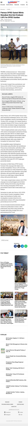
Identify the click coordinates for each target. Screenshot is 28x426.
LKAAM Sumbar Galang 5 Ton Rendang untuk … (16, 386)
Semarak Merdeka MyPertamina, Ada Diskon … (16, 380)
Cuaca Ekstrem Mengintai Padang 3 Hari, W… (15, 350)
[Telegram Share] (22, 246)
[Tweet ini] (18, 246)
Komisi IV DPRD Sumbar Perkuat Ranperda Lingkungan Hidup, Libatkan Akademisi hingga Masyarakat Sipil (13, 108)
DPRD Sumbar (4, 240)
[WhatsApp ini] (25, 246)
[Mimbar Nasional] (14, 2)
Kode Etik (13, 406)
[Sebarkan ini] (15, 246)
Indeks (20, 402)
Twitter (21, 412)
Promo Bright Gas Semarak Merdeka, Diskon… (16, 356)
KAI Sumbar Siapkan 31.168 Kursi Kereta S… (15, 338)
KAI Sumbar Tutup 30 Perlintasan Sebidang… (15, 374)
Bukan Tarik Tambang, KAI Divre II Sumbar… (15, 368)
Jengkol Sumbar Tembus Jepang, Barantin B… (15, 392)
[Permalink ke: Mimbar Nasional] (2, 20)
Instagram (8, 414)
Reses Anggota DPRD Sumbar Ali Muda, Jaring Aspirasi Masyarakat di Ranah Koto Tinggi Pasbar (13, 103)
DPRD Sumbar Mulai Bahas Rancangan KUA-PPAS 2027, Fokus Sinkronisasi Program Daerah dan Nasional (21, 304)
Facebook (8, 412)
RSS (21, 414)
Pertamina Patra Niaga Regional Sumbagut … (14, 362)
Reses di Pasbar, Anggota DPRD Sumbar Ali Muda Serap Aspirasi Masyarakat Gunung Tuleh (7, 265)
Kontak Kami (20, 404)
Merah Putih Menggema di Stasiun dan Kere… (16, 344)
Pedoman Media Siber (7, 404)
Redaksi (7, 402)
